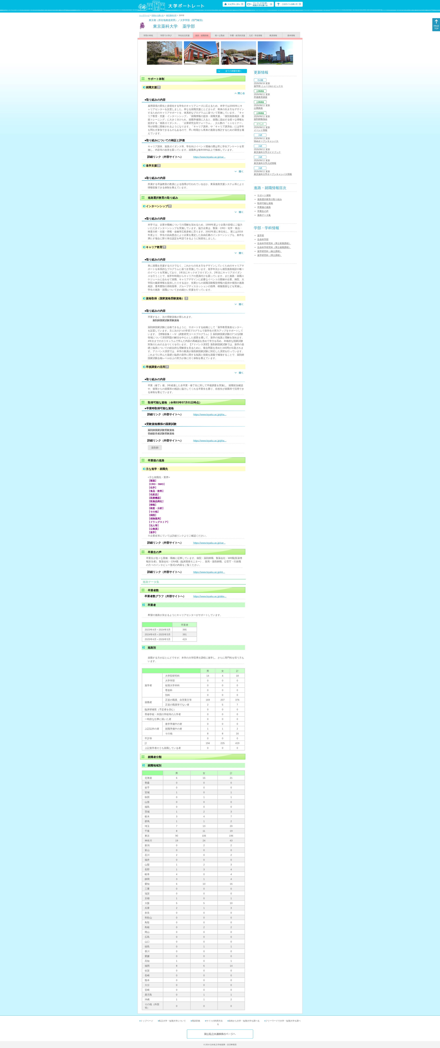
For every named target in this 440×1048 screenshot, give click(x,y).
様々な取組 (219, 35)
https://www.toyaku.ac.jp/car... (209, 157)
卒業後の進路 (264, 207)
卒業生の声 (262, 211)
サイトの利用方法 (214, 1021)
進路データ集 (264, 215)
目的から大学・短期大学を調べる (244, 1021)
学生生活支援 (184, 35)
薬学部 (260, 235)
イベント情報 (260, 130)
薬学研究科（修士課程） (269, 251)
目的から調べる (158, 15)
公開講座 (258, 108)
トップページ (144, 15)
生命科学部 (262, 239)
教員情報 (273, 35)
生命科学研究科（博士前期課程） (274, 243)
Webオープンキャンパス (266, 141)
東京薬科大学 (171, 15)
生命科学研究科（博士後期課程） (274, 247)
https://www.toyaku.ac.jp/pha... (209, 414)
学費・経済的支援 (237, 35)
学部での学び (166, 35)
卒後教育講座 (260, 97)
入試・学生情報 (255, 35)
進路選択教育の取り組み (269, 199)
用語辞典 (196, 1021)
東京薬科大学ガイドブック (267, 152)
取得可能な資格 (265, 203)
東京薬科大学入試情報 (265, 163)
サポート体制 (264, 195)
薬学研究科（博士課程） (269, 255)
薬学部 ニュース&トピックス (268, 86)
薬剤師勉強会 (260, 119)
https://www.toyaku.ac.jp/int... (209, 572)
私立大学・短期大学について (172, 1021)
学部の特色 (148, 35)
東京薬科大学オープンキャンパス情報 (273, 174)
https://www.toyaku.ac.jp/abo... (209, 596)
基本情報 (291, 35)
